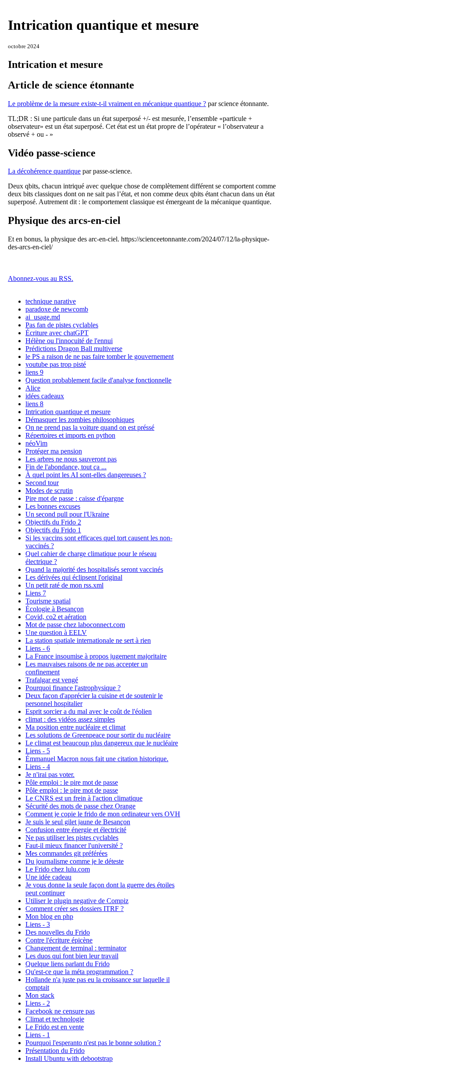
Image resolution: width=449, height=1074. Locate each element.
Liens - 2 (37, 1003)
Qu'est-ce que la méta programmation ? (79, 971)
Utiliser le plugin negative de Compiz (76, 900)
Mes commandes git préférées (66, 853)
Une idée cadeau (48, 877)
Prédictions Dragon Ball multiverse (73, 348)
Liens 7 (35, 593)
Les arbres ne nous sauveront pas (71, 459)
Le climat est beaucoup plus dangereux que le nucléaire (101, 743)
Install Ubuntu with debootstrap (69, 1058)
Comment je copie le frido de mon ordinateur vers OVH (102, 814)
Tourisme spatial (48, 601)
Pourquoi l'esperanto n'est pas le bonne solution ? (93, 1042)
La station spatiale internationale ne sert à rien (88, 640)
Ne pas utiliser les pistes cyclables (71, 837)
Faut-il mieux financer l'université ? (74, 845)
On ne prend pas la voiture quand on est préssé (89, 427)
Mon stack (39, 995)
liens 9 (34, 372)
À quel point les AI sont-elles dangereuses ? (85, 475)
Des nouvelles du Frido (57, 932)
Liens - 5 (37, 751)
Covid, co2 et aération (55, 616)
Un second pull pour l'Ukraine (67, 514)
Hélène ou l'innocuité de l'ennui (69, 340)
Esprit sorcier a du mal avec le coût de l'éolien (88, 711)
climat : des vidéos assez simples (70, 719)
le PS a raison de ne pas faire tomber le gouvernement (99, 356)
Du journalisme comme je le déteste (74, 861)
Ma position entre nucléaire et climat (75, 727)
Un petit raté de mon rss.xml (64, 585)
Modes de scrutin (49, 490)
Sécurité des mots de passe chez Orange (80, 806)
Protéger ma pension (53, 451)
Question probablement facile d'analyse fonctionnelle (98, 380)
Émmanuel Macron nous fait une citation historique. (96, 758)
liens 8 (34, 404)
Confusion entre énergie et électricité (75, 829)
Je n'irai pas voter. (50, 774)
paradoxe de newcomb (56, 309)
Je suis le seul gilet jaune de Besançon (77, 822)
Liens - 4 (37, 766)
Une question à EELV (56, 632)
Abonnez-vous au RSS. (40, 278)
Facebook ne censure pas (60, 1011)
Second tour (42, 482)
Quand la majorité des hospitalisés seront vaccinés (94, 569)
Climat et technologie (54, 1019)
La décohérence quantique (44, 171)
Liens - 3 (37, 924)
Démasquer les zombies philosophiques (79, 419)
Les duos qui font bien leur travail (71, 956)
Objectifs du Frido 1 (53, 530)
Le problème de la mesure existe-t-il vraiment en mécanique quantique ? (107, 103)
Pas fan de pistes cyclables (61, 325)
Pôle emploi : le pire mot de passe (71, 782)
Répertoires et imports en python (70, 435)
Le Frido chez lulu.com (57, 869)
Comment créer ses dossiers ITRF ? (74, 908)
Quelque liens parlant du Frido (67, 964)
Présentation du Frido (55, 1050)
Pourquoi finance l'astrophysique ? (73, 687)
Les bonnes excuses (52, 506)
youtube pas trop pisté (55, 364)
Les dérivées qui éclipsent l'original (73, 577)
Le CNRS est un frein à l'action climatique (84, 798)
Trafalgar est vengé (51, 680)
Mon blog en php (49, 916)
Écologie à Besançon (54, 609)
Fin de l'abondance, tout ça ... (66, 467)
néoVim (36, 443)
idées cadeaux (44, 396)
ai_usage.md (42, 317)
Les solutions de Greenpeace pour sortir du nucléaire (98, 735)
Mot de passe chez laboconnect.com (75, 624)
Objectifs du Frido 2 (53, 522)
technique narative (50, 301)
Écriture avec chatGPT (57, 333)
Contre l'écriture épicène (59, 940)
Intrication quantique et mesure (67, 411)
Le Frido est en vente (54, 1027)
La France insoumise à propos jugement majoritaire (96, 656)
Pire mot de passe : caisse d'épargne (74, 498)
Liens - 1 (37, 1035)
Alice (32, 388)
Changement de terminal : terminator (75, 948)
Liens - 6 (37, 648)
